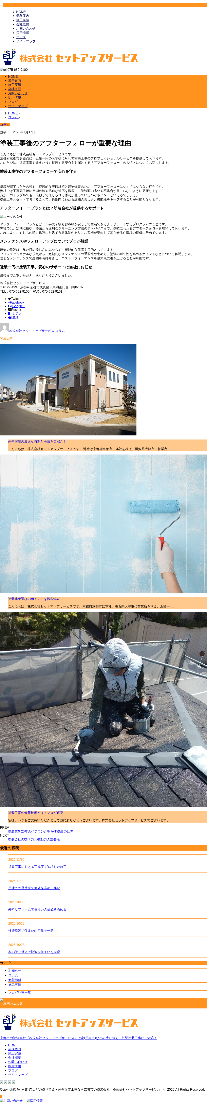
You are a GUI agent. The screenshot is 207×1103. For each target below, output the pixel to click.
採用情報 (22, 32)
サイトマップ (26, 41)
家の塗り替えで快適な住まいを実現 (34, 952)
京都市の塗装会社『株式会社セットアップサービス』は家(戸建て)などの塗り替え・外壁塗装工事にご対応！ (78, 1038)
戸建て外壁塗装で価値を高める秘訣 (34, 888)
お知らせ (14, 970)
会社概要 (22, 24)
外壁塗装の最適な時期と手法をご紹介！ (37, 441)
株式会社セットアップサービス (31, 331)
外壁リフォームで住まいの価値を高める (37, 909)
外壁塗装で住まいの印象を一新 (31, 930)
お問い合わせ (26, 28)
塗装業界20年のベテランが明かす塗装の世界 (40, 831)
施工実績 (22, 20)
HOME (21, 12)
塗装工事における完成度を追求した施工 (37, 866)
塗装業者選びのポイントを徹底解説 (34, 599)
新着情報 (14, 980)
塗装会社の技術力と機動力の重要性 (34, 839)
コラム (60, 331)
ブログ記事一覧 (19, 992)
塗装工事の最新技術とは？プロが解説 (35, 812)
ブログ (21, 37)
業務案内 (22, 15)
